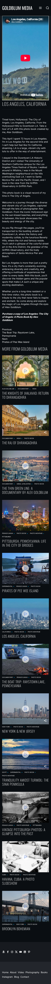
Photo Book (29, 438)
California (6, 632)
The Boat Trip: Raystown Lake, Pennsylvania (23, 684)
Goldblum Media (17, 8)
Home (5, 972)
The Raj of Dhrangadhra (19, 443)
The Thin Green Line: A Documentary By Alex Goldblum (25, 490)
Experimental (7, 586)
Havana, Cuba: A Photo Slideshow (18, 881)
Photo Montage (36, 533)
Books (44, 972)
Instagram (7, 976)
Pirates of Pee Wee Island (20, 591)
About (13, 972)
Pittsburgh (6, 537)
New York (6, 727)
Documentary (23, 389)
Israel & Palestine (24, 484)
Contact (24, 976)
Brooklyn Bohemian (16, 929)
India (34, 389)
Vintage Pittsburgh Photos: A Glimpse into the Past (23, 832)
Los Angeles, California (19, 636)
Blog (16, 976)
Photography (32, 972)
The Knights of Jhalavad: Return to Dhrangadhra (25, 395)
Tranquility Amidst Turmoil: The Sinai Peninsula (25, 782)
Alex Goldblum (8, 389)
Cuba (4, 875)
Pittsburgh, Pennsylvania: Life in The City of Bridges (24, 543)
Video (21, 972)
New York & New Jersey (18, 731)
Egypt (4, 772)
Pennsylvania (7, 533)
